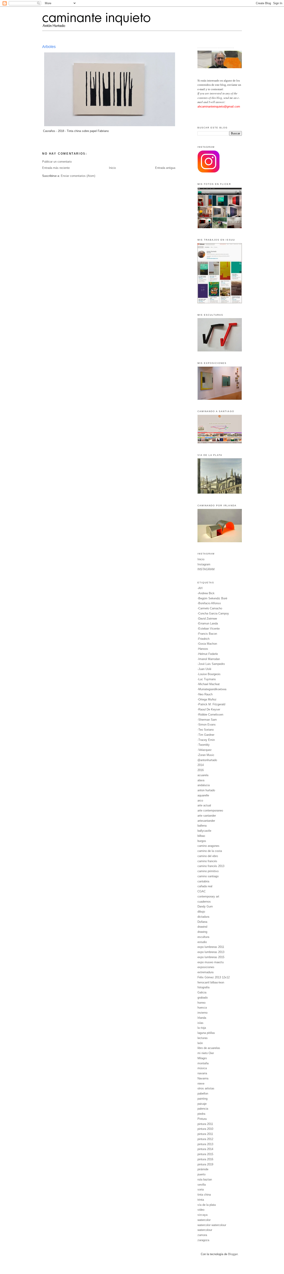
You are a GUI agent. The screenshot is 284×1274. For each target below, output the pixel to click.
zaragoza (203, 1240)
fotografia (203, 987)
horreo (201, 1002)
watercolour (204, 1230)
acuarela (202, 775)
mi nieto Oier (205, 1053)
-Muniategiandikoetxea (211, 689)
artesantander (206, 820)
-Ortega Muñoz (207, 699)
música (202, 1068)
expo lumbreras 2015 (210, 957)
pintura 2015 (205, 1154)
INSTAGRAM (206, 569)
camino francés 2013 (210, 866)
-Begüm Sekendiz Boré (212, 598)
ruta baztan (204, 1179)
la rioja (201, 1027)
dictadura (203, 916)
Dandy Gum (205, 906)
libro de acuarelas (208, 1048)
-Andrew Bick (206, 593)
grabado (202, 997)
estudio (202, 942)
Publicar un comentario (57, 161)
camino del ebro (207, 856)
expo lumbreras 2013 (210, 952)
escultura (203, 937)
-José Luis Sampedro (211, 664)
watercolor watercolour (211, 1225)
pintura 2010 (205, 1128)
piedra (201, 1113)
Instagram (203, 564)
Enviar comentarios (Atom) (78, 175)
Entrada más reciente (56, 167)
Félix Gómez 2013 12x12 (213, 977)
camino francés (207, 861)
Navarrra (202, 1078)
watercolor (204, 1220)
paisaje (202, 1103)
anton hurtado (206, 790)
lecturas (202, 1038)
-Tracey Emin (206, 740)
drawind (202, 926)
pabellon (202, 1093)
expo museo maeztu (210, 962)
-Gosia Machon (207, 643)
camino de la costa (209, 851)
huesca (202, 1007)
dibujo (201, 911)
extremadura (205, 972)
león (200, 1043)
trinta (200, 1199)
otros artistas (205, 1088)
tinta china (204, 1194)
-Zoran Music (205, 755)
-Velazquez (204, 750)
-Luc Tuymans (206, 679)
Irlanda (201, 1017)
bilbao (201, 835)
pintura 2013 (205, 1144)
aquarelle (203, 795)
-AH (199, 588)
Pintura (202, 1118)
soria (200, 1189)
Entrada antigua (165, 167)
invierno (202, 1012)
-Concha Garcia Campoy (213, 613)
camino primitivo (208, 871)
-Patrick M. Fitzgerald (211, 704)
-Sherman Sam (207, 719)
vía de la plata (206, 1204)
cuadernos (204, 901)
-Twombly (203, 744)
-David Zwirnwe (207, 618)
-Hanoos (202, 648)
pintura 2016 (205, 1159)
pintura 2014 (205, 1149)
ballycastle (204, 830)
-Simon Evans (206, 724)
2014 (200, 765)
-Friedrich (203, 638)
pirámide (202, 1169)
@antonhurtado (207, 760)
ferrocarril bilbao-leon (210, 982)
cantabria (203, 881)
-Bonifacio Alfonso (209, 603)
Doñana (202, 921)
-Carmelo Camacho (209, 608)
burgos (201, 841)
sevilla (201, 1184)
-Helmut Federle (207, 654)
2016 (200, 770)
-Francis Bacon (207, 633)
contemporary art (208, 896)
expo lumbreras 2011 (210, 947)
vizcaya (202, 1214)
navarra (202, 1073)
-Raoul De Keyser (208, 709)
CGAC (201, 891)
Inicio (112, 167)
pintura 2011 (205, 1124)
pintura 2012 (205, 1139)
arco (200, 800)
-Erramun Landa (207, 623)
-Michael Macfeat (208, 684)
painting (202, 1098)
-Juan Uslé (204, 669)
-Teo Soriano (205, 729)
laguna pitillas (206, 1033)
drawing (202, 931)
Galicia (201, 992)
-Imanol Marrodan (208, 659)
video (200, 1209)
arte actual (204, 805)
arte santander (206, 815)
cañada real (204, 886)
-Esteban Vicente (208, 628)
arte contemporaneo (210, 810)
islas (200, 1023)
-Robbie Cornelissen (210, 714)
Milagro (202, 1058)
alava (200, 780)
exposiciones (205, 967)
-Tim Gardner (205, 734)
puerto (201, 1174)
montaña (203, 1063)
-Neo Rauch (205, 694)
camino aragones (208, 845)
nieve (200, 1083)
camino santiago (208, 876)
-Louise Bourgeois (209, 674)
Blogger (233, 1254)
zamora (202, 1235)
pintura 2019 (205, 1164)
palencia (202, 1108)
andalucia (203, 785)
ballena (202, 825)
